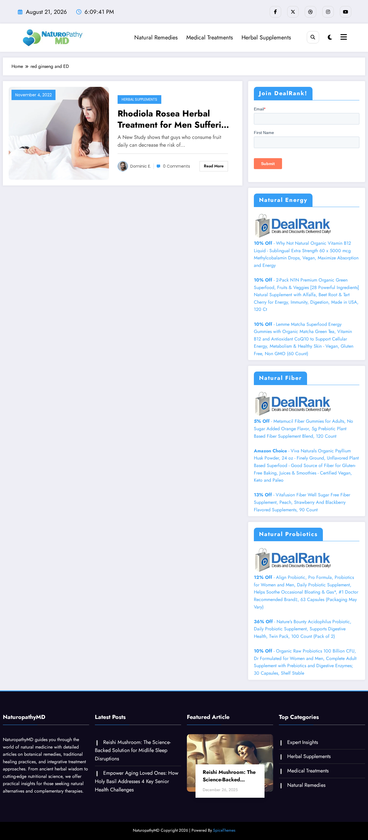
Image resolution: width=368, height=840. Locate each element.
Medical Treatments (209, 37)
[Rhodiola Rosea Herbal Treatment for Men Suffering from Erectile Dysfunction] (59, 132)
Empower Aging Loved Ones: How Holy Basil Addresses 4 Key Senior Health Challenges (136, 781)
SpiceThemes (224, 830)
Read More (214, 166)
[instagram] (328, 12)
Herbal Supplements (266, 37)
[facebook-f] (275, 12)
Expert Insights (302, 742)
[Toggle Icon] (343, 37)
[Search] (313, 37)
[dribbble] (310, 12)
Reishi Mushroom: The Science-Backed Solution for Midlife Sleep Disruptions (133, 750)
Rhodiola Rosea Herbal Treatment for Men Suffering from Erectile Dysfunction (174, 119)
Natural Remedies (156, 37)
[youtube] (345, 12)
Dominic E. (140, 166)
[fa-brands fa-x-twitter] (293, 12)
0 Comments (176, 166)
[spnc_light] (330, 37)
